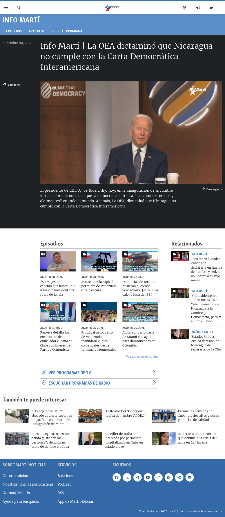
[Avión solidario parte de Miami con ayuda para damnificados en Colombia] (140, 312)
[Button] (11, 85)
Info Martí (199, 254)
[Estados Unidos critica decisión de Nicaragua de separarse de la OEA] (180, 334)
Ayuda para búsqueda (21, 501)
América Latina (202, 332)
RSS (61, 493)
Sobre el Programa (67, 31)
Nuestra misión (15, 475)
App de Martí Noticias (76, 501)
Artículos (37, 31)
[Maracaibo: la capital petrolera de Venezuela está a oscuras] (99, 261)
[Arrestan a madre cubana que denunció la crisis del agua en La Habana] (164, 438)
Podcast (64, 484)
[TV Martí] (211, 7)
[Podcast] (184, 7)
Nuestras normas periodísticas (28, 484)
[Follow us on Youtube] (148, 477)
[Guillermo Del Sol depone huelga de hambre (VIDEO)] (90, 416)
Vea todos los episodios (142, 357)
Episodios (14, 31)
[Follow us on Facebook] (116, 477)
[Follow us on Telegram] (137, 477)
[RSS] (169, 477)
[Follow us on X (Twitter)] (127, 477)
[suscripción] (189, 477)
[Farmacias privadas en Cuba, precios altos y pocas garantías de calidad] (164, 416)
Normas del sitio (16, 493)
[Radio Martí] (198, 7)
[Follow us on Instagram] (158, 477)
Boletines (65, 475)
